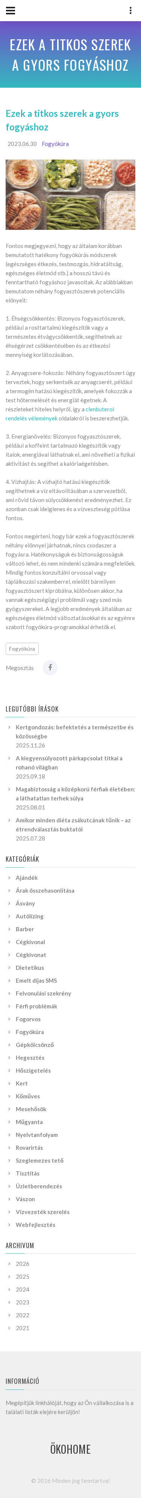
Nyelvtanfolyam (37, 1134)
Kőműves (28, 1096)
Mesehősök (31, 1109)
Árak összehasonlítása (45, 890)
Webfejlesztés (35, 1224)
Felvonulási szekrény (43, 993)
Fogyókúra (55, 143)
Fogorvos (28, 1019)
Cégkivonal (30, 941)
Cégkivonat (31, 954)
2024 (22, 1289)
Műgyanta (29, 1121)
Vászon (25, 1199)
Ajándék (27, 877)
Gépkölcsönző (35, 1044)
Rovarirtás (29, 1147)
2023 (22, 1302)
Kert (22, 1083)
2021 (22, 1327)
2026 (22, 1263)
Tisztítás (27, 1173)
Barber (25, 929)
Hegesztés (30, 1057)
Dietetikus (30, 967)
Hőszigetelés (33, 1070)
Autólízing (30, 916)
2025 (22, 1276)
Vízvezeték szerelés (43, 1211)
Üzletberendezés (39, 1186)
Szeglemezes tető (40, 1160)
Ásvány (25, 903)
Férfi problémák (36, 1006)
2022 (22, 1315)
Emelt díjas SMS (36, 980)
